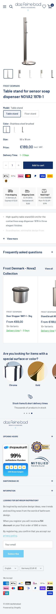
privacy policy (10, 535)
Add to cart (38, 165)
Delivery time (13, 330)
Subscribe (13, 553)
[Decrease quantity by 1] (6, 165)
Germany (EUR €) (29, 568)
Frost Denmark (11, 86)
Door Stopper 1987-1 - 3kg (19, 316)
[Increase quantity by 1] (18, 165)
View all (49, 268)
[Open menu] (4, 6)
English (8, 568)
